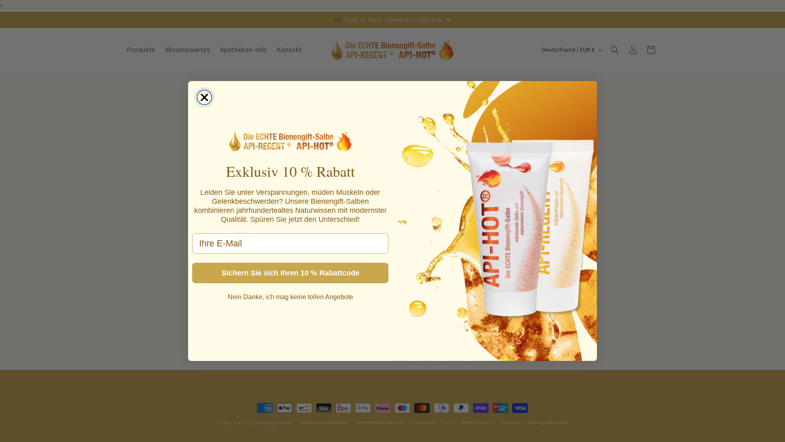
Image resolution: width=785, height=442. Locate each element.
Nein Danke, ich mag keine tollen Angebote (290, 296)
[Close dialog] (204, 97)
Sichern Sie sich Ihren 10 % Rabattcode (290, 273)
